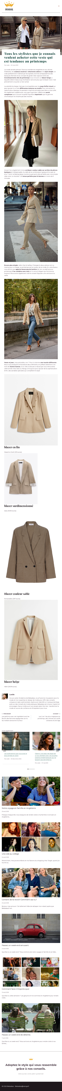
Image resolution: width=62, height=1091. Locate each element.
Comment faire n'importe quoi (15, 989)
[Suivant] (57, 750)
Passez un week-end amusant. (15, 945)
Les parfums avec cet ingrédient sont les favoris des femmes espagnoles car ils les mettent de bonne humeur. (15, 717)
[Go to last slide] (4, 750)
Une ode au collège (10, 854)
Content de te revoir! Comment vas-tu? (19, 900)
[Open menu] (58, 6)
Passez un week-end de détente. (16, 1035)
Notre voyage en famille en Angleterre (19, 808)
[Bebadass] (9, 6)
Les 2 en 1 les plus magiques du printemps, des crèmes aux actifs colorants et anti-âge (49, 717)
